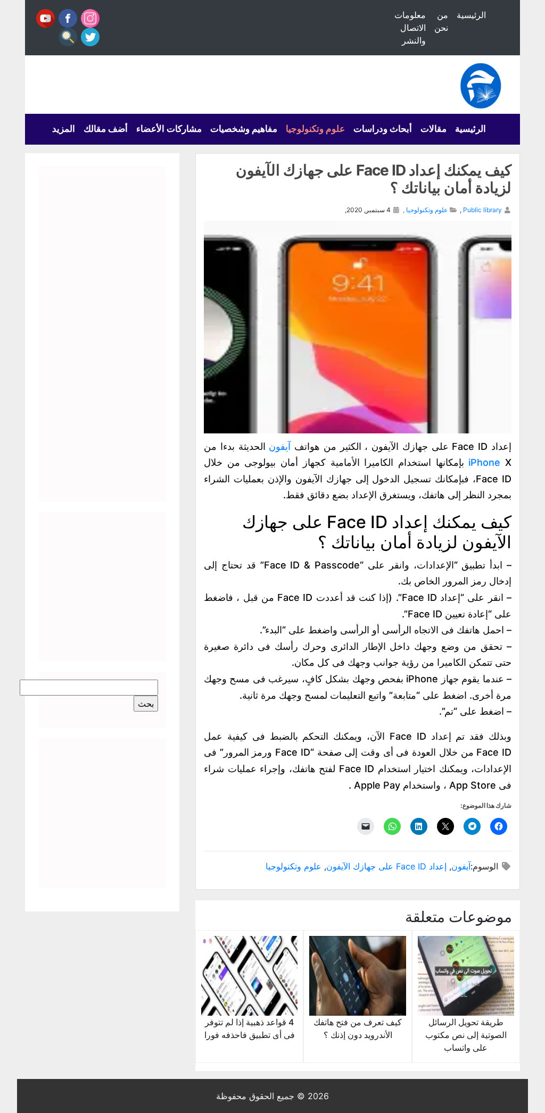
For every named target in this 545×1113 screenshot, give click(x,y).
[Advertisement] (102, 333)
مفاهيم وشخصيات (243, 128)
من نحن (441, 21)
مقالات (433, 128)
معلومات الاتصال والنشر (410, 28)
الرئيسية (471, 15)
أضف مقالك (106, 128)
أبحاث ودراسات (382, 128)
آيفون (280, 446)
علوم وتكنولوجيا (315, 128)
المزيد (63, 128)
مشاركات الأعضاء (169, 128)
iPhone (484, 462)
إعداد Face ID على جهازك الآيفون (386, 866)
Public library (482, 210)
